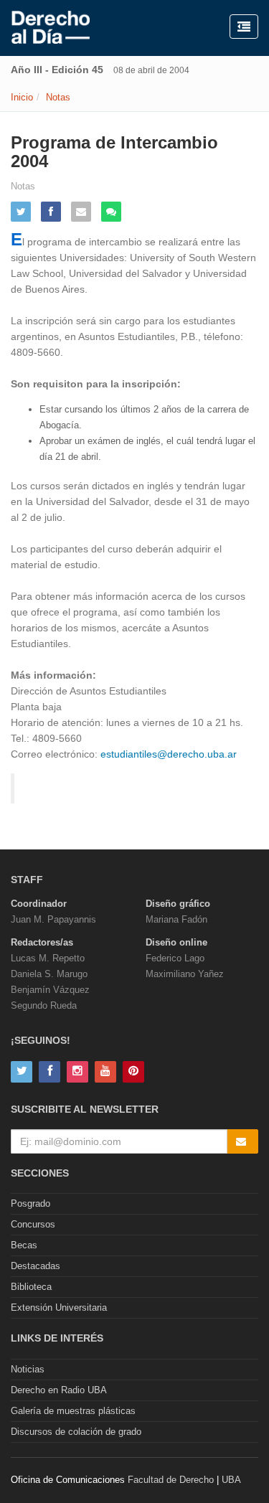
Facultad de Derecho (171, 1479)
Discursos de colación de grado (76, 1431)
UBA (231, 1479)
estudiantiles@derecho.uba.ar (168, 754)
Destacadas (35, 1266)
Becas (24, 1245)
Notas (58, 97)
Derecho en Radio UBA (59, 1390)
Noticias (27, 1369)
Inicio (22, 97)
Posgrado (30, 1203)
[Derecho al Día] (50, 28)
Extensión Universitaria (59, 1307)
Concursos (33, 1224)
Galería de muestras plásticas (73, 1410)
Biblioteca (31, 1286)
